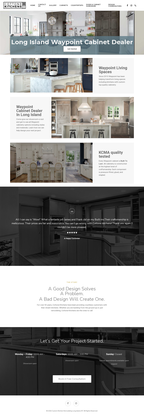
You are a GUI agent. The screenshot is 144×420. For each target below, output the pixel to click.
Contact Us (42, 5)
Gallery (53, 5)
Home (32, 5)
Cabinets (64, 5)
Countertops (77, 5)
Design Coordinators (115, 5)
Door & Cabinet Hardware (93, 5)
